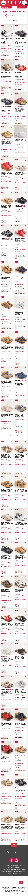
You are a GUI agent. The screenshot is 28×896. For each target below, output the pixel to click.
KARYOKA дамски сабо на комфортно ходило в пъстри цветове (7, 414)
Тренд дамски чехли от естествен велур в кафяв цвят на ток (21, 491)
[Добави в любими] (12, 26)
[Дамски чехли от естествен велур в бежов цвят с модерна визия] (20, 164)
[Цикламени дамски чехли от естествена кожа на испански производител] (20, 99)
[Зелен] (19, 770)
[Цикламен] (7, 156)
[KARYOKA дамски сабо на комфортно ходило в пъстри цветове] (7, 405)
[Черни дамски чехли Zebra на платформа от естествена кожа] (20, 337)
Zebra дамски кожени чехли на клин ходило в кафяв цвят (6, 276)
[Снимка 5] (22, 36)
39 (7, 84)
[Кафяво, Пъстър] (24, 395)
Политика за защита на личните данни (14, 869)
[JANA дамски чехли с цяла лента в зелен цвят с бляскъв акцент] (7, 648)
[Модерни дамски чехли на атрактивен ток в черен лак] (20, 615)
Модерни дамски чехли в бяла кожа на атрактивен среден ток (6, 40)
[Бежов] (5, 187)
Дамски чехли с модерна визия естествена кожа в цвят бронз (7, 242)
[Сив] (21, 431)
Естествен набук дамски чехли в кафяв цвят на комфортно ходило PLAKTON (7, 143)
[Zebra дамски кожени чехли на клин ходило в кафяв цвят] (7, 267)
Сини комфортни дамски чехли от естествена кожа (19, 383)
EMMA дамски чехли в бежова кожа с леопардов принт (20, 758)
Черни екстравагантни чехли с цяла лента (20, 723)
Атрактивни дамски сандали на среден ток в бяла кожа (21, 524)
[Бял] (7, 87)
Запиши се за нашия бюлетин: (14, 880)
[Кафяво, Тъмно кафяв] (19, 56)
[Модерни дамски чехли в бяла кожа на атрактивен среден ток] (7, 31)
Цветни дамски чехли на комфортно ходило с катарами (7, 790)
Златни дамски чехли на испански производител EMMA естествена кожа (7, 827)
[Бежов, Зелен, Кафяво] (24, 770)
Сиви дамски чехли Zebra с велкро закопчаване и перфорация (21, 456)
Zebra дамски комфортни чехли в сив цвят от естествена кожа (7, 524)
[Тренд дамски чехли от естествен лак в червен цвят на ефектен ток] (7, 615)
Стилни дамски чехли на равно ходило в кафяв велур (19, 658)
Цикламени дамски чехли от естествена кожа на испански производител (20, 110)
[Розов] (5, 671)
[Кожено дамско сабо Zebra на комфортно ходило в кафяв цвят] (20, 547)
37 (18, 53)
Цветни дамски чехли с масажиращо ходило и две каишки (19, 312)
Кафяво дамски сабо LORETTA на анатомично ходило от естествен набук (7, 313)
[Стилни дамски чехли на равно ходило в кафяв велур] (20, 648)
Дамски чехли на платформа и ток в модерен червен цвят (7, 723)
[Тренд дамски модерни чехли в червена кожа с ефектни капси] (7, 747)
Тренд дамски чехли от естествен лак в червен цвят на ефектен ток (7, 625)
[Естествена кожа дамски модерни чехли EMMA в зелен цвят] (20, 816)
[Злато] (5, 87)
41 (23, 53)
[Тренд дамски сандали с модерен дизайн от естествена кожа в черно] (7, 547)
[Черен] (5, 55)
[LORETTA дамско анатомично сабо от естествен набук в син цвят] (20, 267)
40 (7, 52)
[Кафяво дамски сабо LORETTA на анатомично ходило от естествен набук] (7, 302)
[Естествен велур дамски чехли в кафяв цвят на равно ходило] (7, 197)
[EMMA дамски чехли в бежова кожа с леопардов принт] (20, 747)
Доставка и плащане (14, 867)
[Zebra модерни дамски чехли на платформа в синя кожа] (7, 372)
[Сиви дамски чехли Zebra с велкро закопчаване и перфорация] (20, 446)
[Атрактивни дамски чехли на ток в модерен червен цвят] (20, 65)
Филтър (20, 7)
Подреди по (5, 7)
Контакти (4, 871)
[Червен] (7, 55)
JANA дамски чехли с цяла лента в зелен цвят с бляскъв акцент (7, 659)
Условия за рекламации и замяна (17, 871)
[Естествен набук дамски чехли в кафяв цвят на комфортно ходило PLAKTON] (7, 131)
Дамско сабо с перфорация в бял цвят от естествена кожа (20, 141)
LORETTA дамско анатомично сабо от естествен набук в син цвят (20, 278)
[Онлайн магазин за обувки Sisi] (14, 853)
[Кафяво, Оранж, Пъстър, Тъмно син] (10, 803)
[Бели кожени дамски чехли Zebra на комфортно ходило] (20, 581)
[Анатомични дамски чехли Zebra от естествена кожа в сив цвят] (7, 681)
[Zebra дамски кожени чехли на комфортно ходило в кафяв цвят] (7, 337)
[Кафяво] (21, 123)
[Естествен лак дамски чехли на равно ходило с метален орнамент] (20, 197)
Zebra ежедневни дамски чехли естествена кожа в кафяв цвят (6, 491)
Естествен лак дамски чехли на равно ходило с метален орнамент (20, 209)
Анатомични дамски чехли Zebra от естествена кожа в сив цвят (6, 693)
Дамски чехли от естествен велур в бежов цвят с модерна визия (20, 174)
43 (21, 290)
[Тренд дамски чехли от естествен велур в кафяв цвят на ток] (20, 481)
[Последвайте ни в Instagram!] (16, 860)
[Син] (7, 291)
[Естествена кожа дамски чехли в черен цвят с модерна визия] (7, 99)
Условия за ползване (16, 865)
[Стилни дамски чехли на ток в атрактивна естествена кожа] (7, 65)
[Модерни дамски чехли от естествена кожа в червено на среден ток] (20, 230)
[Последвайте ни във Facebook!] (11, 860)
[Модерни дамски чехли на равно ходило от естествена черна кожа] (20, 31)
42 (21, 153)
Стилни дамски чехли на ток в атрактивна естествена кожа (6, 74)
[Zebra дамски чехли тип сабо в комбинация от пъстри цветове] (7, 446)
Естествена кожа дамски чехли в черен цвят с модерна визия (6, 108)
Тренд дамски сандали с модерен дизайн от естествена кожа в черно (7, 557)
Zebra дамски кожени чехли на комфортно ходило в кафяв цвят (7, 346)
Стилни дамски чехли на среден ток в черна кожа (20, 789)
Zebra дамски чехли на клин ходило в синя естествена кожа (20, 414)
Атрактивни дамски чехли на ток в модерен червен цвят (20, 74)
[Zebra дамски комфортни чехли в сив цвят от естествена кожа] (7, 514)
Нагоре (14, 846)
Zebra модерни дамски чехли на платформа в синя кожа (6, 381)
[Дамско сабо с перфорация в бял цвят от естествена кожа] (20, 131)
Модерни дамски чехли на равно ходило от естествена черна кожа (20, 41)
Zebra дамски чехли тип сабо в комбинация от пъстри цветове (6, 456)
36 (16, 53)
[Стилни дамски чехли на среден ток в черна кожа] (20, 780)
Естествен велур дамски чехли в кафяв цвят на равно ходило (6, 207)
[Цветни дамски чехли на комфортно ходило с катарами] (7, 780)
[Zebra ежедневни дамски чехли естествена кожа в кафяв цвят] (7, 481)
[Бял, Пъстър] (19, 326)
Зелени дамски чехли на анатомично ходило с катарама (20, 691)
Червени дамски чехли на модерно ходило (6, 173)
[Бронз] (19, 221)
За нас (7, 865)
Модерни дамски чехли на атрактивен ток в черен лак (20, 625)
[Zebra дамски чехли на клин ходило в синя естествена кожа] (20, 405)
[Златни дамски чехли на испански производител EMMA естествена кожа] (7, 816)
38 (2, 52)
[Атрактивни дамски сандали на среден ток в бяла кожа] (20, 514)
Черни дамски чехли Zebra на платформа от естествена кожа (20, 346)
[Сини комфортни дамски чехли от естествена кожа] (20, 372)
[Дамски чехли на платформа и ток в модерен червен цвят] (7, 714)
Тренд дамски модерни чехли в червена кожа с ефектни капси (6, 756)
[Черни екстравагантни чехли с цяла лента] (20, 714)
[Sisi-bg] (12, 2)
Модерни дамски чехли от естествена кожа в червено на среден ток (20, 241)
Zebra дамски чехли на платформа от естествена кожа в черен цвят (6, 592)
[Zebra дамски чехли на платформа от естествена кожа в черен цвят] (7, 581)
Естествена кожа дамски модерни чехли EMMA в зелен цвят (20, 827)
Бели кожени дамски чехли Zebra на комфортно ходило (20, 591)
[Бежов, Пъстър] (19, 395)
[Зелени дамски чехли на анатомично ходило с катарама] (20, 681)
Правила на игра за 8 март (14, 873)
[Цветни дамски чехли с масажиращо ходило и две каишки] (20, 302)
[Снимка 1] (5, 36)
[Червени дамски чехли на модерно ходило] (7, 164)
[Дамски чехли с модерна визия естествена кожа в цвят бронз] (7, 230)
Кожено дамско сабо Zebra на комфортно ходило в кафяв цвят (20, 557)
